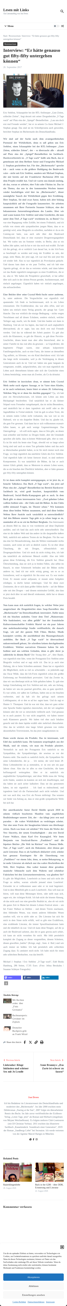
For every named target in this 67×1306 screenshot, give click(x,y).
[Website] (30, 1140)
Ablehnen (34, 1286)
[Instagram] (36, 1140)
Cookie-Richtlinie (19, 1302)
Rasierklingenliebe (11, 1185)
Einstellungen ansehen (33, 1295)
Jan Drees (33, 1097)
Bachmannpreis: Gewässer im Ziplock (19, 1018)
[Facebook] (33, 1140)
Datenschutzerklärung (36, 1302)
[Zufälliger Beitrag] (62, 26)
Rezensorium (14, 36)
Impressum (50, 1302)
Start (5, 36)
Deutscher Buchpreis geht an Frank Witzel (19, 1031)
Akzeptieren (33, 1277)
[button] (62, 1247)
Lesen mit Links (16, 10)
